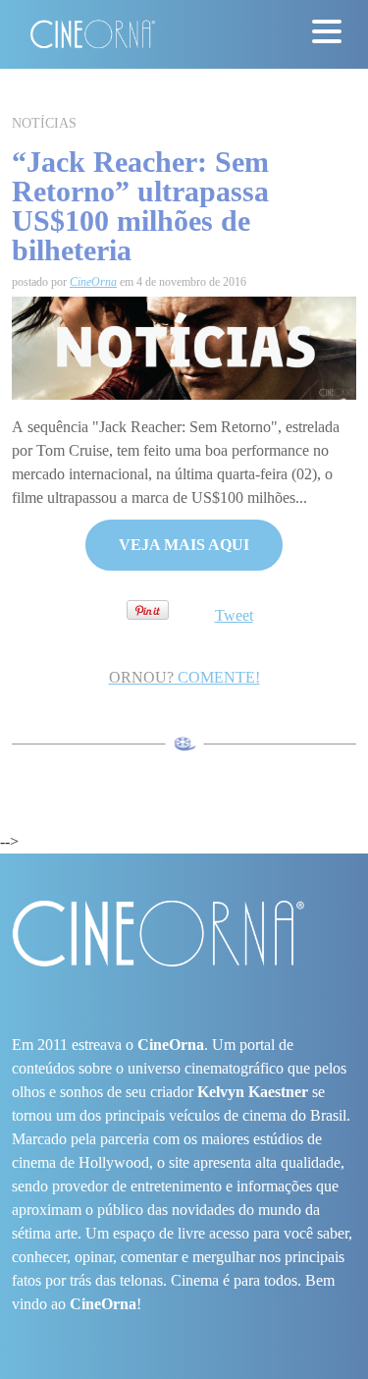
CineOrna (93, 282)
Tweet (234, 615)
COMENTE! (184, 677)
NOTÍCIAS (44, 123)
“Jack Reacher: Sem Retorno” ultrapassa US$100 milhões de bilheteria (140, 205)
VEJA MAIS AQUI (184, 544)
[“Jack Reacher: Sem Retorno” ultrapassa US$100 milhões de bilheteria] (184, 346)
